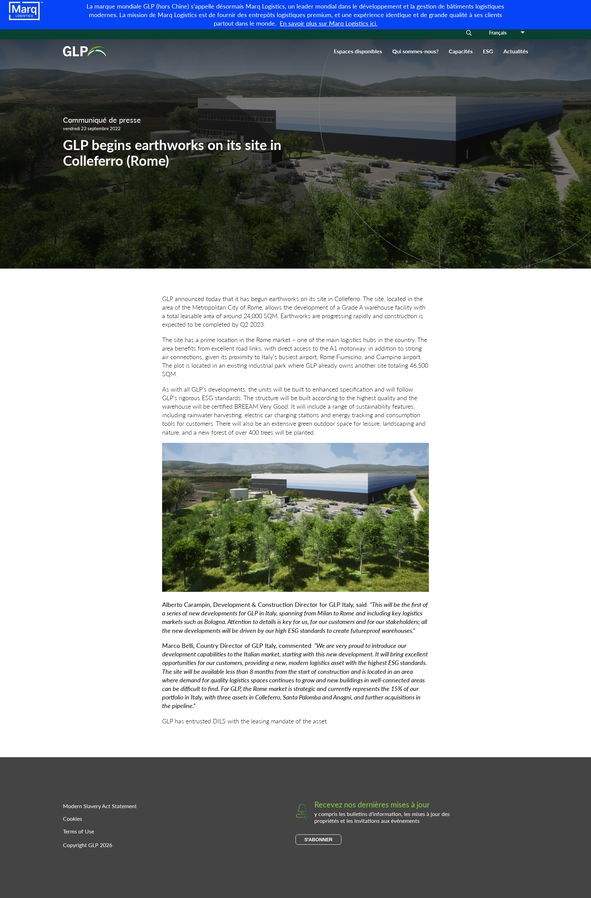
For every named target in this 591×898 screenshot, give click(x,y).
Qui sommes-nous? (415, 51)
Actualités (515, 51)
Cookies (72, 818)
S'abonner (318, 839)
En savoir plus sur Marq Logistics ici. (328, 23)
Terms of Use (78, 831)
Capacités (461, 51)
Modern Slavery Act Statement (100, 806)
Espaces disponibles (358, 51)
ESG (488, 51)
